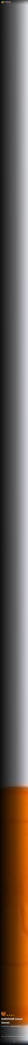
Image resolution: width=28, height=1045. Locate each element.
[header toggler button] (26, 2)
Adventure (5, 1026)
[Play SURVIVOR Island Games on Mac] (14, 1032)
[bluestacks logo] (6, 2)
